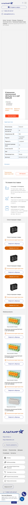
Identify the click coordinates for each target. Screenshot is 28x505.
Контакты (13, 453)
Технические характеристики (8, 173)
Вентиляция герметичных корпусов (13, 467)
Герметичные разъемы (12, 476)
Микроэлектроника (11, 481)
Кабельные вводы (11, 462)
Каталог (9, 20)
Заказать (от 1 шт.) (14, 248)
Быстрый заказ (12, 116)
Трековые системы (11, 472)
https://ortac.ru (7, 437)
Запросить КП (8, 487)
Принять (14, 502)
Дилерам (20, 450)
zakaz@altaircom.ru (9, 14)
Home (4, 20)
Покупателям (12, 450)
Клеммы (14, 20)
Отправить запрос (15, 7)
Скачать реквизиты (11, 445)
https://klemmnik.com (8, 440)
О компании (6, 453)
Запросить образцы (17, 109)
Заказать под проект (9, 109)
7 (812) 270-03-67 (8, 11)
